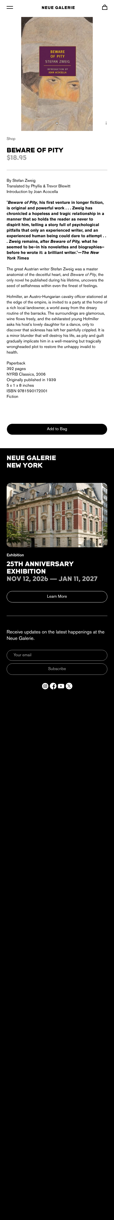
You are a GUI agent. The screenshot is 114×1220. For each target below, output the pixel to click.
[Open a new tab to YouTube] (61, 686)
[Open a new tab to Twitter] (69, 686)
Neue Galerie (58, 8)
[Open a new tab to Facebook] (53, 686)
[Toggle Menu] (10, 7)
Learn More (57, 596)
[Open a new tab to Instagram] (45, 686)
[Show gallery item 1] (57, 123)
